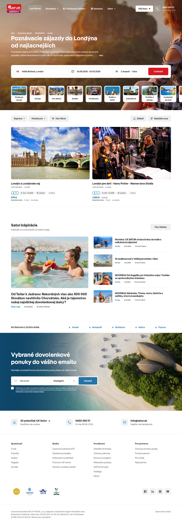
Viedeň (75, 327)
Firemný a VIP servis (61, 462)
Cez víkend (56, 98)
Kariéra (14, 458)
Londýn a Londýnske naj (26, 183)
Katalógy (98, 471)
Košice (141, 327)
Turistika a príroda (149, 98)
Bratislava (120, 327)
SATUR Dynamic (101, 467)
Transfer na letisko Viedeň (64, 467)
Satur (110, 8)
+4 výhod (51, 193)
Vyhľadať (158, 71)
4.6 (97, 193)
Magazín (15, 462)
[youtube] (168, 491)
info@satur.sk (139, 420)
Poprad (162, 327)
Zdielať (140, 118)
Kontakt (14, 467)
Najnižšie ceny (161, 118)
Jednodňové (131, 98)
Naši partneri (140, 462)
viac (101, 55)
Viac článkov (161, 227)
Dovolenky (51, 8)
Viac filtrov (60, 118)
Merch (97, 476)
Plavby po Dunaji (19, 98)
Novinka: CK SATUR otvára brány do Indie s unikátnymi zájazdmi (138, 241)
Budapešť (97, 327)
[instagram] (160, 491)
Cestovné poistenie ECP (63, 448)
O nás (13, 448)
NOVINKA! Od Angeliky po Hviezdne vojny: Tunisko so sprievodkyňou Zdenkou (142, 277)
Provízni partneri (142, 453)
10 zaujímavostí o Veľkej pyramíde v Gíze (136, 258)
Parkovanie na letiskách (63, 458)
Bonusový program (102, 458)
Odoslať (88, 381)
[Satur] (14, 8)
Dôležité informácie (102, 448)
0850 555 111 (82, 420)
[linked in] (153, 491)
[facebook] (145, 491)
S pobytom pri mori (168, 98)
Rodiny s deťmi (112, 98)
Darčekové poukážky (61, 453)
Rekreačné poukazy (102, 462)
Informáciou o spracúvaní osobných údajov (30, 392)
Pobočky (15, 453)
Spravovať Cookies (163, 511)
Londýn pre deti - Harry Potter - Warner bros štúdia (123, 183)
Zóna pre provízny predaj (146, 448)
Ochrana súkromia (102, 453)
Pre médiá (139, 458)
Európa (38, 98)
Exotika (75, 98)
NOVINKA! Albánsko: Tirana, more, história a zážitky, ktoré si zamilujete (139, 295)
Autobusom (94, 98)
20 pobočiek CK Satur (33, 420)
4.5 (16, 193)
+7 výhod (132, 193)
